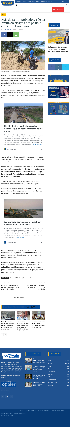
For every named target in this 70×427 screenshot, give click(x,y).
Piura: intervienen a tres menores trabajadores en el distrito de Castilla (10, 287)
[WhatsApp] (16, 34)
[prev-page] (2, 334)
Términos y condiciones (44, 410)
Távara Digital (10, 415)
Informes (29, 5)
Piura (3, 14)
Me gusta (51, 64)
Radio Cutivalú (7, 29)
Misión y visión (27, 1)
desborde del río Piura (15, 278)
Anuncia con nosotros (46, 1)
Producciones (48, 5)
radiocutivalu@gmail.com (8, 392)
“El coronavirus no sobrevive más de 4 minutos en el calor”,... (39, 360)
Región (22, 5)
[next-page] (5, 334)
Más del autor (31, 307)
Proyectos (38, 5)
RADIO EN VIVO (60, 9)
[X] (66, 1)
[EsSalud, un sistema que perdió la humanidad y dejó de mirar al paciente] (58, 36)
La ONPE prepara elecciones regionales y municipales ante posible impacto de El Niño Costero (7, 325)
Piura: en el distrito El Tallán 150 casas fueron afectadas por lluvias (35, 287)
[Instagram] (63, 1)
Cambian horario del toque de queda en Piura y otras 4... (39, 384)
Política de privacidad (30, 410)
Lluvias (31, 278)
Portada (21, 410)
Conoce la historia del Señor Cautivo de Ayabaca (39, 376)
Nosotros (18, 1)
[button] (66, 5)
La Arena (25, 278)
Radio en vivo (60, 410)
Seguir (58, 64)
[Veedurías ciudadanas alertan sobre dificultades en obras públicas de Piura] (38, 315)
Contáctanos (35, 1)
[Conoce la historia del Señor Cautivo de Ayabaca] (28, 376)
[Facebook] (60, 1)
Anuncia (54, 410)
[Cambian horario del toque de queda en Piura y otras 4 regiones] (28, 384)
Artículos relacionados (14, 307)
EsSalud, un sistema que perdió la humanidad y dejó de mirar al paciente (58, 49)
